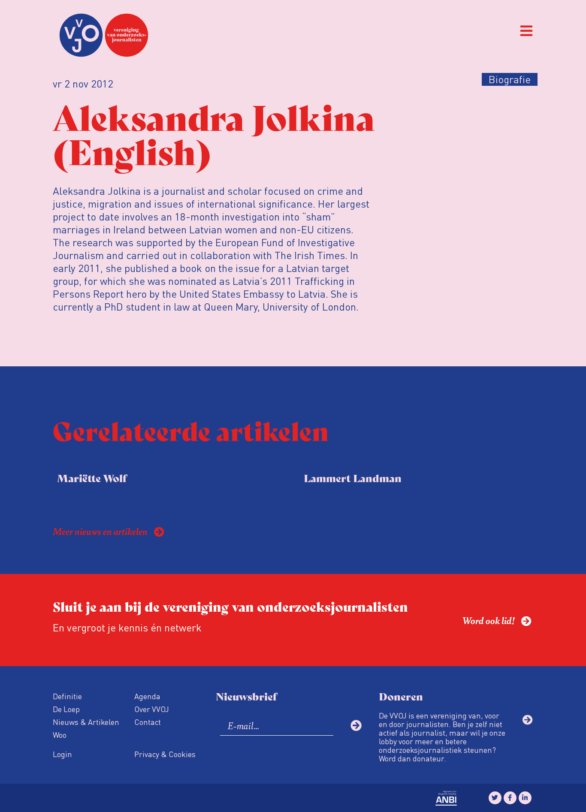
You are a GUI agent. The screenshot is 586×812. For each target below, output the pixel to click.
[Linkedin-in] (525, 797)
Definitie (67, 696)
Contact (147, 722)
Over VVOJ (151, 709)
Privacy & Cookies (165, 754)
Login (62, 754)
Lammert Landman (353, 477)
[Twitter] (495, 797)
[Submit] (356, 725)
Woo (59, 735)
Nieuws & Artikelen (86, 722)
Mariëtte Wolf (92, 477)
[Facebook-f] (510, 797)
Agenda (147, 696)
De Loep (66, 709)
